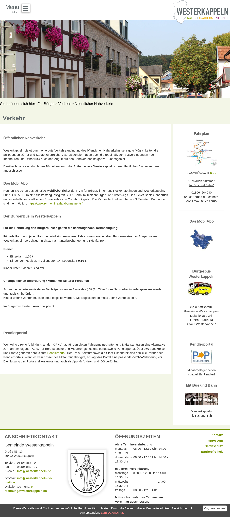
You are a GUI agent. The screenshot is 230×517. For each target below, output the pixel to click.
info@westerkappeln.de (34, 471)
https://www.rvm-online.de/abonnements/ (55, 203)
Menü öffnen (26, 8)
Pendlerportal (56, 353)
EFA (213, 172)
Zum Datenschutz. (113, 512)
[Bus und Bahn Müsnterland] (201, 404)
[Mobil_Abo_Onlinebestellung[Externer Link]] (201, 251)
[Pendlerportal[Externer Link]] (201, 363)
